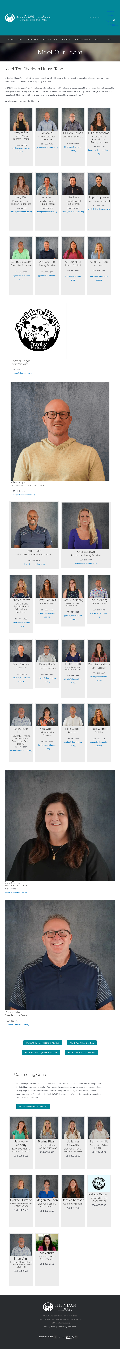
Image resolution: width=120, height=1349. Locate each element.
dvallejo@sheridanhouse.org (98, 678)
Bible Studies (51, 40)
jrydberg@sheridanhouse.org (73, 617)
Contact (99, 40)
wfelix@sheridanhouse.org (73, 212)
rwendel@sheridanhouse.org (98, 744)
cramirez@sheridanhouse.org (47, 615)
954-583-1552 (95, 17)
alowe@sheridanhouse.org (86, 563)
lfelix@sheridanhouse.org (47, 212)
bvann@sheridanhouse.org (21, 750)
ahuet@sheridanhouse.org (73, 278)
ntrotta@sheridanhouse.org (73, 681)
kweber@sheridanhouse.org (47, 747)
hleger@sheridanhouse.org (24, 373)
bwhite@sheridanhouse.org (16, 892)
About (21, 40)
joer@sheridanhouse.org (98, 615)
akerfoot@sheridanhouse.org (99, 278)
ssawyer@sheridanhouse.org (21, 679)
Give (109, 40)
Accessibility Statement (66, 1326)
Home (11, 40)
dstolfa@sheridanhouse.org (47, 680)
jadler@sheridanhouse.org (47, 147)
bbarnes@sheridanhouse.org (73, 149)
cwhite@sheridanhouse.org (18, 1024)
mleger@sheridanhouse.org (24, 494)
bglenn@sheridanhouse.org (21, 277)
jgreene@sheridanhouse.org (47, 277)
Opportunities (82, 40)
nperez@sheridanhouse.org (21, 624)
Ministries (34, 40)
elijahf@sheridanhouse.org (99, 209)
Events (66, 40)
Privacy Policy (49, 1326)
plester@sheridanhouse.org (34, 564)
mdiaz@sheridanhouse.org (21, 212)
